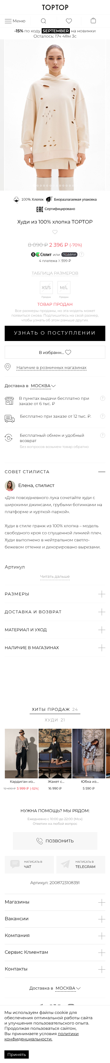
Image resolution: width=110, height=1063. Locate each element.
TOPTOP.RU (55, 7)
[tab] (55, 710)
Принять (16, 1054)
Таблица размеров (55, 273)
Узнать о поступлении (55, 333)
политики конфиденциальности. (41, 1036)
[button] (34, 185)
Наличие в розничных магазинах (51, 367)
